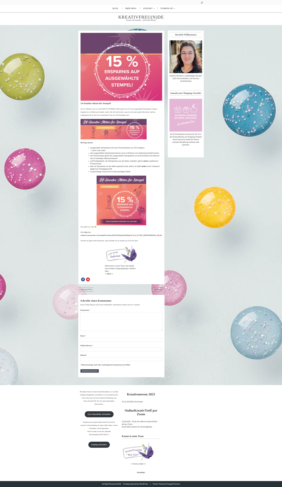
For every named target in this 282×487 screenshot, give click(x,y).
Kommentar (85, 310)
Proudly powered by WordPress (135, 484)
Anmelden (141, 472)
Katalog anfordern (99, 445)
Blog (115, 8)
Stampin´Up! (166, 8)
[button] (83, 279)
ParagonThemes (173, 484)
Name (83, 336)
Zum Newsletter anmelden (99, 414)
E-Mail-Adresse (86, 345)
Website (83, 355)
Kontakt (148, 8)
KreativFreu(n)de (141, 17)
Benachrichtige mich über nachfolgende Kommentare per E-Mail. (106, 365)
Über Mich (130, 8)
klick (109, 274)
